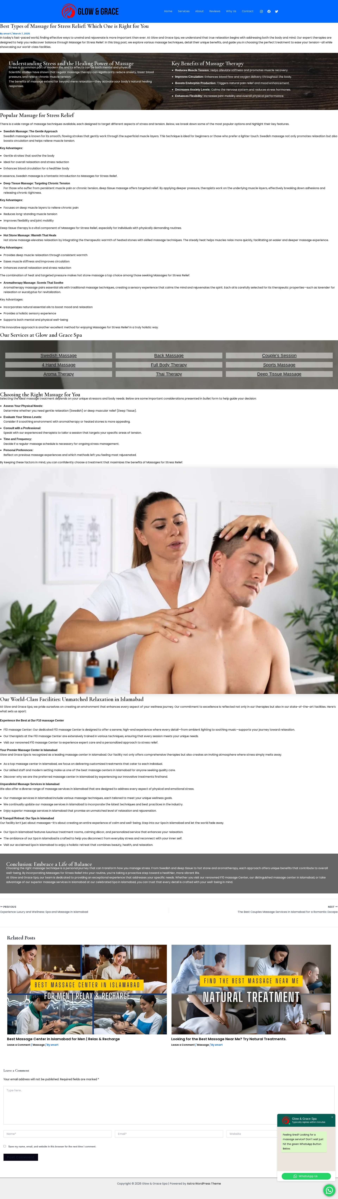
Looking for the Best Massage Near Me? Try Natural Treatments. (228, 1039)
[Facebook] (269, 11)
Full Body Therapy (169, 364)
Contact (248, 11)
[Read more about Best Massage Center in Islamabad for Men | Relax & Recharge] (87, 989)
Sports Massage (279, 364)
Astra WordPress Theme (204, 1184)
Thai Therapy (169, 373)
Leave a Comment (18, 1045)
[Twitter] (276, 11)
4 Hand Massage (59, 364)
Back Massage (169, 355)
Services (184, 11)
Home (168, 11)
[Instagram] (261, 11)
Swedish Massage (58, 355)
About (199, 11)
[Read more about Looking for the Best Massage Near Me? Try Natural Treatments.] (251, 989)
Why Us (231, 11)
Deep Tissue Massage (279, 373)
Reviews (214, 11)
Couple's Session (279, 355)
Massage (39, 1045)
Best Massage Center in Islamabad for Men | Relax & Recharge (63, 1039)
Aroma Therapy (58, 373)
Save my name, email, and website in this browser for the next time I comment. (52, 1146)
